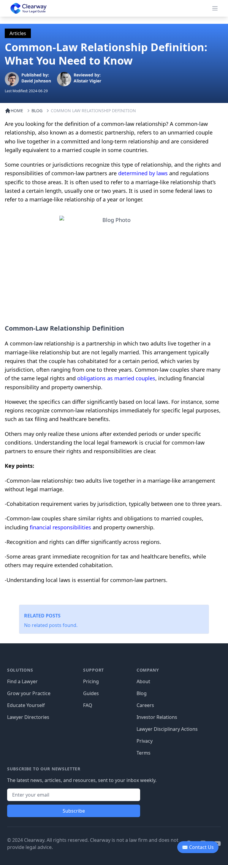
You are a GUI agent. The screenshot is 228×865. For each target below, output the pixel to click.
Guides (91, 693)
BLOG (36, 110)
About (143, 681)
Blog (142, 693)
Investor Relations (157, 717)
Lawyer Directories (28, 717)
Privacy (145, 741)
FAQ (87, 705)
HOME (17, 110)
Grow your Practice (28, 693)
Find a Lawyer (22, 681)
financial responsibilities (60, 527)
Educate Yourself (26, 705)
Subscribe (74, 811)
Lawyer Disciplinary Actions (167, 729)
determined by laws (143, 173)
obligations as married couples (116, 378)
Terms (144, 753)
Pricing (91, 681)
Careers (145, 705)
